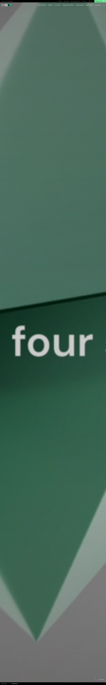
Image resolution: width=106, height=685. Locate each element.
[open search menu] (104, 5)
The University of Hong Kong (7, 1)
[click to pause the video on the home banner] (95, 679)
